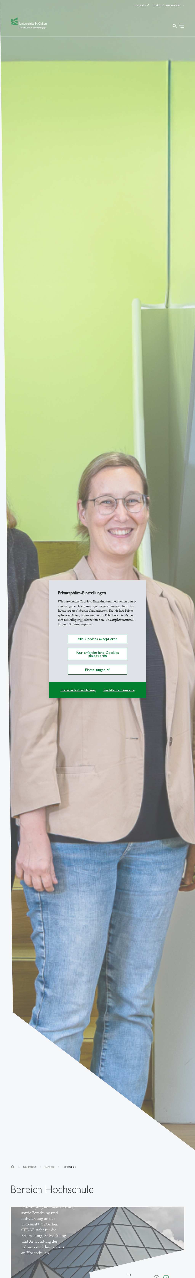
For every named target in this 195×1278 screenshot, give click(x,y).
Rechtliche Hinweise (119, 690)
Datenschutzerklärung (78, 690)
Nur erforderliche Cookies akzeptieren (97, 654)
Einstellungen (96, 669)
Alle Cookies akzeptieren (97, 639)
